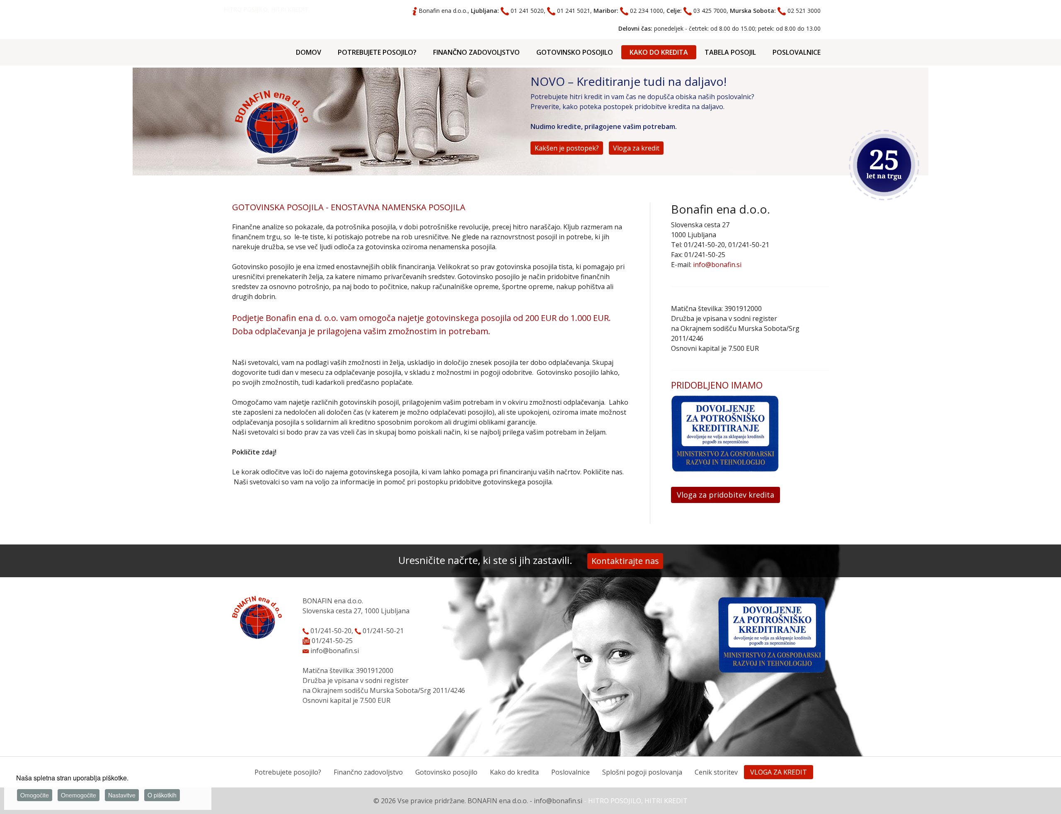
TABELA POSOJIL (730, 52)
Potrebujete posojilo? (287, 772)
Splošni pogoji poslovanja (642, 772)
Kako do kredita (514, 772)
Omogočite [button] (34, 795)
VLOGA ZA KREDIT (778, 772)
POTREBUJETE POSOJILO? (377, 52)
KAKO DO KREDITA (659, 52)
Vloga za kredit (636, 148)
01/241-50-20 (330, 630)
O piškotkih (162, 795)
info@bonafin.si (717, 264)
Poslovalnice (570, 772)
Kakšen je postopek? (567, 148)
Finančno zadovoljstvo (368, 772)
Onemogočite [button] (78, 795)
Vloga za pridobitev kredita (725, 495)
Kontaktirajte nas (625, 560)
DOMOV (308, 52)
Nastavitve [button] (122, 795)
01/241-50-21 (382, 630)
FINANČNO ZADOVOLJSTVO (476, 52)
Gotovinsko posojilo (446, 772)
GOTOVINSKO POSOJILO (574, 52)
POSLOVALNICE (797, 52)
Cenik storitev (716, 772)
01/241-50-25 (332, 640)
